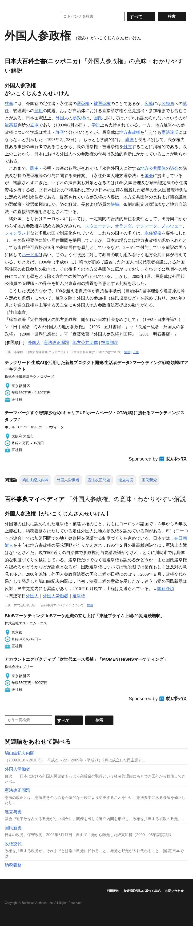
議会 (174, 168)
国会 (149, 175)
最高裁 (11, 125)
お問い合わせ (174, 891)
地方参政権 (129, 132)
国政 (98, 118)
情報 (127, 352)
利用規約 (113, 891)
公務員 (167, 103)
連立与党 (125, 480)
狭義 (9, 103)
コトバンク (28, 16)
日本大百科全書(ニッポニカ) (42, 61)
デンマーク (146, 226)
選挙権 (83, 103)
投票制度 (109, 342)
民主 (34, 168)
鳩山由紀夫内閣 (35, 480)
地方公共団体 (153, 168)
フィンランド (17, 233)
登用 (38, 110)
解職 (115, 204)
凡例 (136, 352)
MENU (9, 4)
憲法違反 (169, 132)
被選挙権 (102, 103)
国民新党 (149, 480)
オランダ (123, 226)
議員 (129, 139)
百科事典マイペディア (35, 499)
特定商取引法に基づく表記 (142, 891)
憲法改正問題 (56, 342)
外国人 (62, 118)
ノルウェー (172, 226)
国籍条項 (165, 588)
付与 (127, 146)
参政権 (78, 118)
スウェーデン (98, 226)
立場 (34, 125)
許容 (60, 132)
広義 (149, 103)
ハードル (30, 254)
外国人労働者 (68, 480)
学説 (96, 125)
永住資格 (153, 233)
